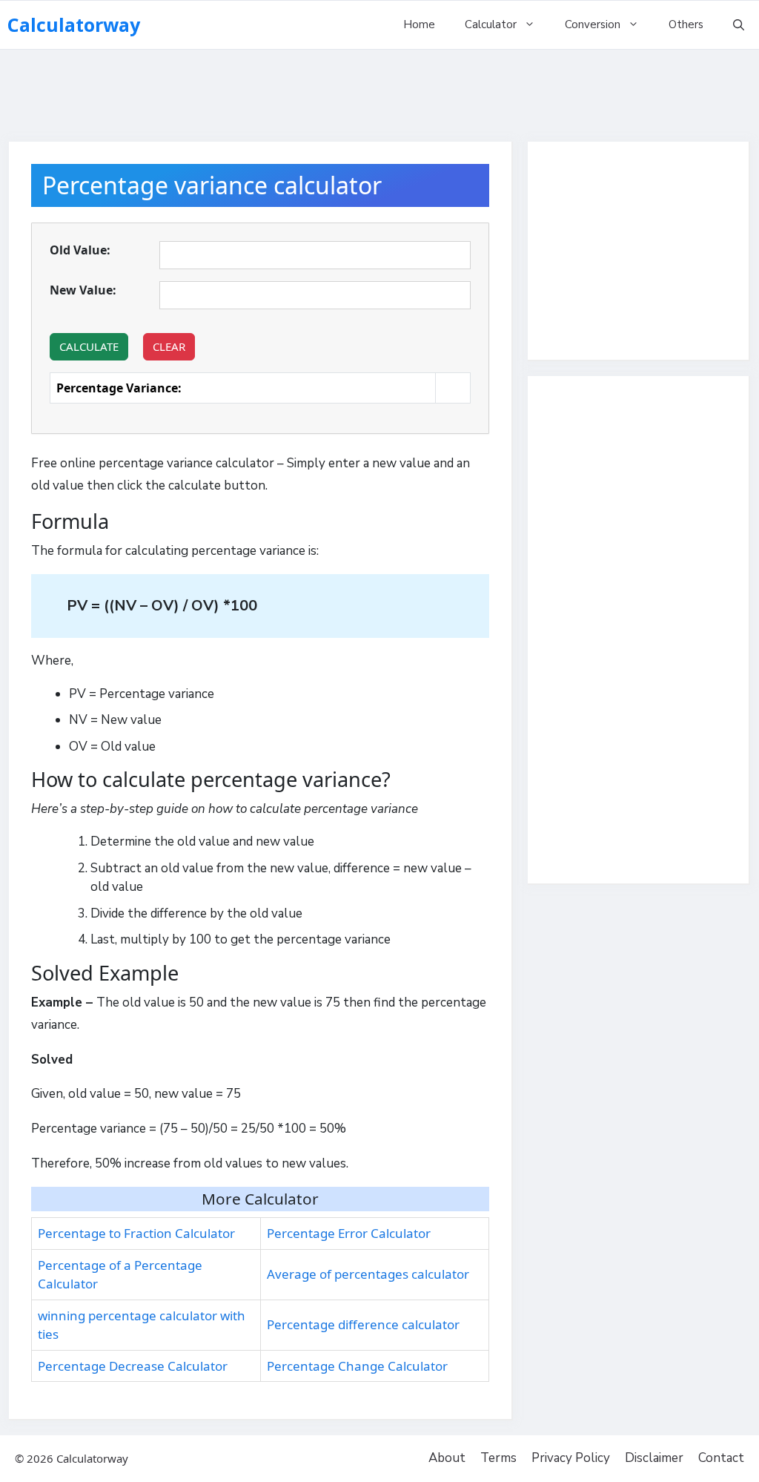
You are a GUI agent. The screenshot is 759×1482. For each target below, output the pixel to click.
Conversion (592, 24)
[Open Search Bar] (738, 25)
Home (419, 24)
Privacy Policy (570, 1457)
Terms (498, 1457)
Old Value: (80, 250)
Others (686, 24)
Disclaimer (654, 1457)
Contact (721, 1457)
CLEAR (169, 346)
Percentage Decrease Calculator (133, 1365)
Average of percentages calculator (368, 1273)
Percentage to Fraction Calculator (136, 1233)
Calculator (491, 24)
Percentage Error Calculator (349, 1233)
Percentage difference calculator (363, 1324)
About (446, 1457)
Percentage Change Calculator (357, 1365)
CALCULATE (89, 346)
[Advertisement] (379, 89)
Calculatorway (73, 24)
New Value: (83, 290)
